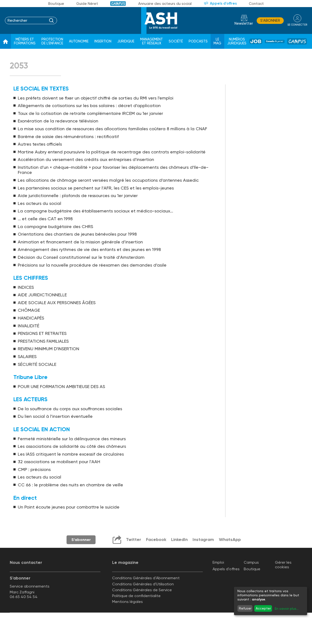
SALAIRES (27, 356)
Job (255, 41)
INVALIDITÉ (28, 325)
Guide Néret (87, 3)
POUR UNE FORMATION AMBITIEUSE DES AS (61, 386)
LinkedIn (179, 539)
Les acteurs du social (39, 203)
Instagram (203, 539)
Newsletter (243, 23)
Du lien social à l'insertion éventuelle (55, 416)
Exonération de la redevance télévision (58, 120)
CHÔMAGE (29, 310)
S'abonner (270, 20)
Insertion (102, 41)
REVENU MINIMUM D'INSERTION (48, 348)
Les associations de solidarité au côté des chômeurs (72, 446)
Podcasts (198, 41)
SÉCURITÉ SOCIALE (37, 364)
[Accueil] (5, 41)
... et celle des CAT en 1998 (45, 218)
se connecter (297, 24)
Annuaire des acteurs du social (165, 3)
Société (176, 41)
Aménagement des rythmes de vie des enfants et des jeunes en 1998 (89, 249)
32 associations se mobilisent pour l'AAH (59, 461)
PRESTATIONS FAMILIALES (43, 341)
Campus (118, 3)
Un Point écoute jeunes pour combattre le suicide (68, 507)
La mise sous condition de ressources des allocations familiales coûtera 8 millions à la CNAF (112, 128)
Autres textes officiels (40, 144)
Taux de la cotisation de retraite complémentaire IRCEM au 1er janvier (90, 113)
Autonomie (78, 41)
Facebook (156, 539)
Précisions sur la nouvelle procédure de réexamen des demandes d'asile (92, 265)
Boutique (56, 3)
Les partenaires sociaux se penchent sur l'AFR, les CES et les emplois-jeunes (96, 187)
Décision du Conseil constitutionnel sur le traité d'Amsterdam (81, 257)
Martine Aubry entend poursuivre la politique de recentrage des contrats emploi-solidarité (111, 151)
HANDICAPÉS (31, 317)
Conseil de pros (275, 41)
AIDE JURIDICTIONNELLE (42, 294)
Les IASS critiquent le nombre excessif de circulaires (71, 454)
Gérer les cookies (283, 564)
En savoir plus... (287, 608)
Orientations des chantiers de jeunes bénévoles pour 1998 (77, 234)
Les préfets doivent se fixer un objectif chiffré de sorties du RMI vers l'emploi (95, 97)
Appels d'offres (223, 3)
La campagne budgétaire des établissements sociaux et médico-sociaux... (95, 210)
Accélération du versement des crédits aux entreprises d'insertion (86, 159)
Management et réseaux (151, 41)
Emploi (218, 562)
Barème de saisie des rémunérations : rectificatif (68, 136)
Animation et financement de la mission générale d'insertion (80, 241)
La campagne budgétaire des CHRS (55, 226)
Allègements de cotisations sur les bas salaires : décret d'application (89, 105)
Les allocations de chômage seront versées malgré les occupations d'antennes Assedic (108, 180)
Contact (256, 3)
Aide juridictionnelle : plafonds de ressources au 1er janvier (78, 195)
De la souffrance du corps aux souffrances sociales (70, 408)
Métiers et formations (25, 41)
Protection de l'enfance (52, 41)
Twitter (133, 539)
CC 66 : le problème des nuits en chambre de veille (70, 484)
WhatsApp (230, 539)
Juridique (125, 41)
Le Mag (217, 41)
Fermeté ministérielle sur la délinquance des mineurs (72, 438)
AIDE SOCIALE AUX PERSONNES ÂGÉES (57, 302)
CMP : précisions (34, 469)
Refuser (245, 608)
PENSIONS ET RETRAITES (42, 333)
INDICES (26, 287)
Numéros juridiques (236, 41)
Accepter (263, 608)
